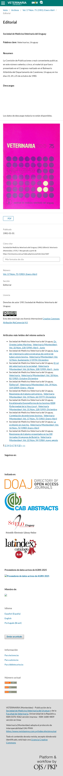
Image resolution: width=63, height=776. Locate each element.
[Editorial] (14, 384)
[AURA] (6, 595)
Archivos (15, 10)
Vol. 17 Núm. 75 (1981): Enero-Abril (38, 10)
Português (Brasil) (13, 623)
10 (19, 445)
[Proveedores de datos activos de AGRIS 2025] (27, 576)
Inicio (5, 10)
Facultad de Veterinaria (17, 713)
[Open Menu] (3, 3)
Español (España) (12, 613)
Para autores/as (12, 660)
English (8, 618)
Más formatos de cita (14, 259)
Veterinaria (14, 375)
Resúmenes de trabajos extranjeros (26, 393)
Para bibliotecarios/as (14, 664)
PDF (9, 218)
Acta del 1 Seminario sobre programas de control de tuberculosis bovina (33, 353)
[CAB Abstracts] (31, 509)
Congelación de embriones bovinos (26, 415)
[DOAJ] (31, 488)
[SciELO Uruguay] (21, 533)
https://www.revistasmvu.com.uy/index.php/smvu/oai (31, 731)
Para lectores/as (12, 655)
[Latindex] (21, 558)
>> (24, 445)
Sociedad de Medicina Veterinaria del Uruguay (28, 710)
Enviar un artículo (14, 637)
